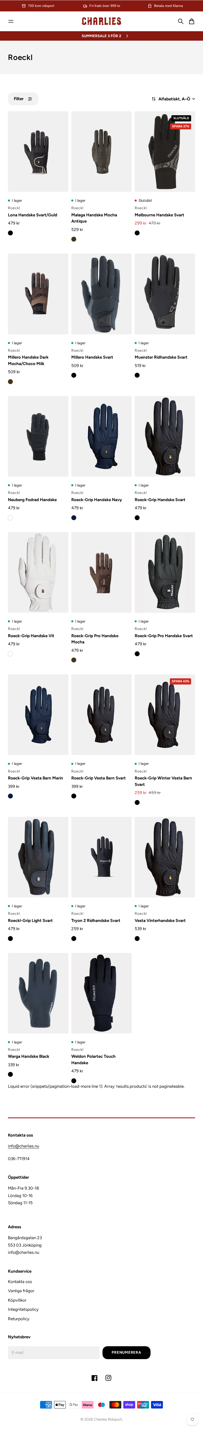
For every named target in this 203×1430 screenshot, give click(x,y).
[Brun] (73, 239)
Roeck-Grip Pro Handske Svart (164, 635)
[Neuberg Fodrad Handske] (38, 436)
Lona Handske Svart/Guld (32, 214)
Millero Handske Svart (92, 357)
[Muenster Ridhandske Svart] (165, 294)
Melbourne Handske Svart (159, 214)
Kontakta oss (20, 1281)
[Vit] (10, 653)
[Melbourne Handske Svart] (165, 151)
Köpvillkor (17, 1300)
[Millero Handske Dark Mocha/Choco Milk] (38, 294)
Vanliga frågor (21, 1290)
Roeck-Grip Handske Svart (160, 499)
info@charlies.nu (23, 1146)
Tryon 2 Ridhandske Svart (95, 920)
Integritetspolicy (23, 1309)
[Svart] (10, 233)
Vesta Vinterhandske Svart (160, 920)
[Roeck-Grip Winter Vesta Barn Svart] (165, 714)
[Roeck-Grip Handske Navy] (101, 436)
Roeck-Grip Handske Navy (96, 499)
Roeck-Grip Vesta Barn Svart (98, 777)
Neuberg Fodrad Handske (32, 499)
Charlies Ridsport (108, 1419)
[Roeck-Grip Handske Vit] (38, 572)
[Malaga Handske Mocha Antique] (101, 151)
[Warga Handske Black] (38, 993)
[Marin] (73, 517)
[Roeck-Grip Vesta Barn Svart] (101, 714)
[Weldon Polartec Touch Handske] (101, 993)
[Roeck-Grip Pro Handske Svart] (165, 572)
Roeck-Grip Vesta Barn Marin (35, 777)
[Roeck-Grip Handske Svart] (165, 436)
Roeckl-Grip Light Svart (30, 920)
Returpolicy (18, 1318)
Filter (19, 98)
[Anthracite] (10, 517)
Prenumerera (126, 1352)
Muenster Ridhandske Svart (161, 357)
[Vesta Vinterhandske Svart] (165, 857)
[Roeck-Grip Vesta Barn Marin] (38, 714)
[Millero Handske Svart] (101, 294)
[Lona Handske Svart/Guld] (38, 151)
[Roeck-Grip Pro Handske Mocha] (101, 572)
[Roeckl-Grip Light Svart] (38, 857)
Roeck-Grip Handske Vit (31, 635)
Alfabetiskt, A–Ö (174, 98)
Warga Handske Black (28, 1056)
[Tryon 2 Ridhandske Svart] (101, 857)
